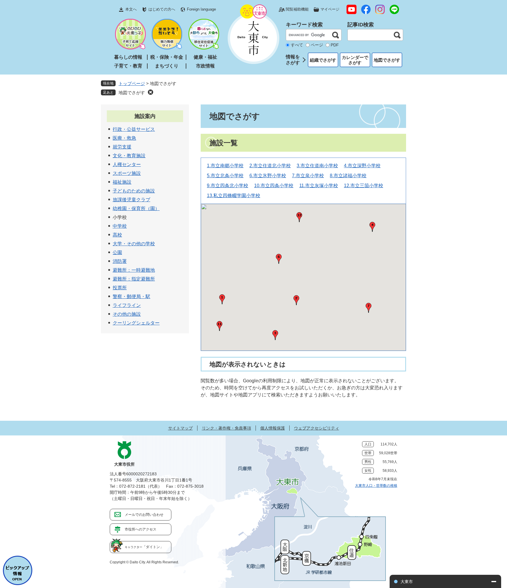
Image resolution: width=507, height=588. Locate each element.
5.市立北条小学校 (225, 175)
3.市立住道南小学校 (317, 165)
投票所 (120, 287)
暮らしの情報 (128, 57)
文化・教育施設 (129, 155)
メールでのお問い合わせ (144, 515)
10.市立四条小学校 (273, 185)
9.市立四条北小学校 (227, 185)
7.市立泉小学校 (308, 175)
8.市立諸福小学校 (348, 175)
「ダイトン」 (144, 547)
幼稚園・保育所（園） (136, 208)
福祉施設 (122, 182)
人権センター (127, 164)
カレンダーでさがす (355, 60)
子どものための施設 (134, 190)
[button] (275, 335)
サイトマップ (180, 428)
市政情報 (205, 65)
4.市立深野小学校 (362, 165)
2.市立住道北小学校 (270, 165)
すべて (297, 45)
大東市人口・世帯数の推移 (376, 486)
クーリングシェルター (136, 322)
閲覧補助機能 (297, 9)
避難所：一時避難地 (134, 270)
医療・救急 (124, 138)
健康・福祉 (205, 57)
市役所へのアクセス (140, 529)
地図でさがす (387, 60)
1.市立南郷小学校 (225, 165)
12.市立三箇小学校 (363, 185)
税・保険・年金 (166, 57)
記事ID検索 (360, 25)
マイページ (329, 9)
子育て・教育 (128, 65)
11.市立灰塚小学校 (318, 185)
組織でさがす (323, 60)
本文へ (131, 9)
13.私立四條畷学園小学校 (233, 195)
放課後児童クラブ (131, 199)
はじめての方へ (161, 9)
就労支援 (122, 146)
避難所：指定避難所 (134, 278)
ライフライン (127, 305)
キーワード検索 (304, 25)
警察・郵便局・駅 (131, 296)
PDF (335, 45)
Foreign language (201, 9)
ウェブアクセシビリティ (316, 428)
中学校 (120, 226)
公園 (117, 252)
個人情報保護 (272, 428)
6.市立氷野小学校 (267, 175)
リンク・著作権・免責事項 (226, 428)
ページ (317, 45)
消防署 (120, 261)
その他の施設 (127, 314)
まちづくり (166, 65)
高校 (117, 234)
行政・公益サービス (134, 129)
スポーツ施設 (127, 173)
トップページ (132, 83)
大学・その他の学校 (134, 243)
